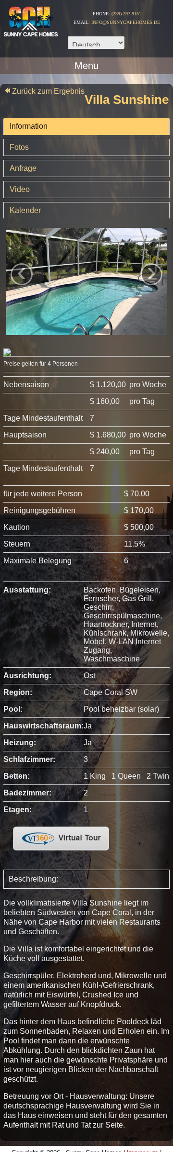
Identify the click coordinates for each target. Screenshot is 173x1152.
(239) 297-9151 (126, 13)
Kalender (25, 210)
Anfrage (23, 168)
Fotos (19, 147)
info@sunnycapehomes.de (125, 22)
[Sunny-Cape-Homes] (30, 18)
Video (20, 189)
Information (29, 126)
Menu (86, 65)
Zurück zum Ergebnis (48, 91)
